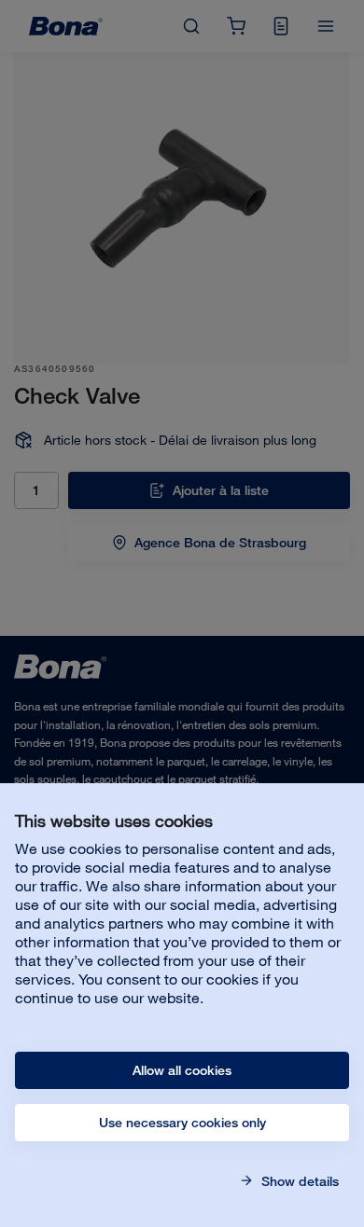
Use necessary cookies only (182, 1122)
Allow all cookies (182, 1070)
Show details (298, 1181)
